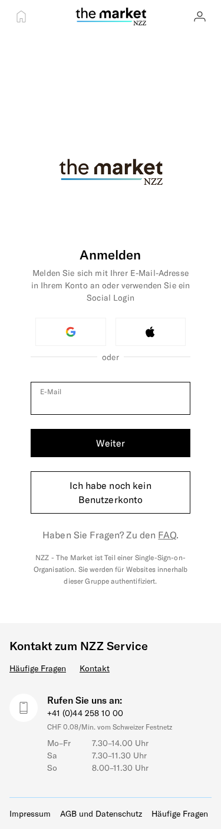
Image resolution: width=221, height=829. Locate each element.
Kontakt (95, 668)
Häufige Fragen (37, 668)
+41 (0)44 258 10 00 (85, 713)
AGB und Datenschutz (101, 813)
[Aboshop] (21, 16)
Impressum (30, 813)
